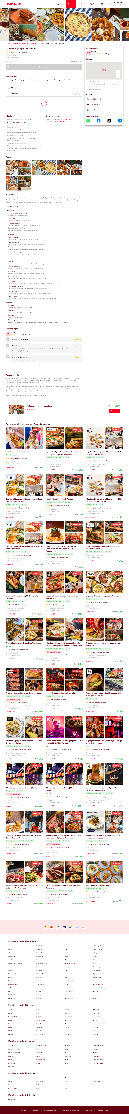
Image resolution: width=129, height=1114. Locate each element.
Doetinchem (40, 953)
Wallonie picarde (98, 1031)
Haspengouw (40, 1020)
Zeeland (95, 991)
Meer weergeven (44, 366)
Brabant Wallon (13, 1017)
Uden (94, 960)
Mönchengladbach (98, 1046)
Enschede (39, 970)
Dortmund (11, 1063)
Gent (38, 1013)
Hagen (38, 1063)
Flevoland (39, 974)
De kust (10, 1034)
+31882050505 (102, 1110)
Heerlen (39, 995)
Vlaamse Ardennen (99, 1024)
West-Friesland (98, 984)
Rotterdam (67, 995)
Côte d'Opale (12, 1088)
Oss (65, 977)
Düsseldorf (39, 1053)
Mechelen (67, 1020)
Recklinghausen (98, 1060)
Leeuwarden (68, 953)
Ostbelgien (96, 1010)
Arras (10, 1081)
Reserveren (114, 411)
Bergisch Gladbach (14, 1053)
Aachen (10, 1046)
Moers (66, 1060)
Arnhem (11, 967)
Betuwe (10, 977)
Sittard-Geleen (97, 949)
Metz (66, 1078)
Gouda (38, 981)
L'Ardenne (39, 1034)
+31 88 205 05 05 (69, 119)
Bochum (11, 1056)
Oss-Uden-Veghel (70, 981)
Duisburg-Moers (41, 1046)
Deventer (39, 949)
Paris (66, 1085)
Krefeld (66, 1049)
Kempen (39, 1027)
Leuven (66, 1010)
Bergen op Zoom (13, 974)
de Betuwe (11, 988)
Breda (10, 981)
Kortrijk (38, 1031)
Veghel (95, 974)
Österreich (11, 1100)
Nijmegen (67, 967)
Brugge (10, 1020)
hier (11, 122)
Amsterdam (12, 960)
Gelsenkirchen (41, 1060)
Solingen (11, 1067)
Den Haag (11, 998)
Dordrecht (39, 956)
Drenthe (39, 960)
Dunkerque (39, 1078)
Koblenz (67, 1046)
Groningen (39, 988)
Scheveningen (68, 998)
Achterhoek (12, 946)
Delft (10, 991)
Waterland (96, 981)
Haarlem (39, 991)
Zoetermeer (96, 995)
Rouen (95, 1078)
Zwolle (95, 998)
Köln (65, 1053)
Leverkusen (68, 1056)
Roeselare (96, 1013)
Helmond (39, 998)
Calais (10, 1085)
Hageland (39, 1017)
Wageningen (97, 977)
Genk (38, 1010)
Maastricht (67, 960)
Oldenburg (96, 1053)
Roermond (67, 988)
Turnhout (95, 1020)
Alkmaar (11, 949)
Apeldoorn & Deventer (15, 963)
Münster (95, 1049)
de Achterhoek (13, 984)
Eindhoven (39, 967)
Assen (10, 970)
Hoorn (66, 949)
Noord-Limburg (69, 974)
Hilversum (67, 946)
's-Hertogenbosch (98, 946)
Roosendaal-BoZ (69, 991)
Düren (38, 1049)
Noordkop (67, 970)
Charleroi (11, 1031)
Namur (66, 1027)
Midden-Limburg (69, 963)
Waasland (96, 1027)
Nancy (66, 1081)
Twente (95, 956)
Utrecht (95, 963)
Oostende (67, 1034)
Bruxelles (11, 1027)
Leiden (66, 956)
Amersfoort (12, 956)
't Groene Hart (41, 984)
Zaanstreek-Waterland (100, 988)
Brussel (10, 1024)
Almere (10, 953)
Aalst (10, 1010)
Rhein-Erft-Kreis (98, 1063)
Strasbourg (96, 1081)
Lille (37, 1088)
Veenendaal (96, 970)
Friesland (39, 977)
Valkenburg (96, 967)
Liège (66, 1013)
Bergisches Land (13, 1049)
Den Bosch (11, 995)
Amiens (10, 1078)
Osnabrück (96, 1056)
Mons (66, 1024)
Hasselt (38, 1024)
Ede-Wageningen (41, 963)
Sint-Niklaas (96, 1017)
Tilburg (95, 953)
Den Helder (40, 946)
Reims (66, 1088)
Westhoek (96, 1034)
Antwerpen (12, 1013)
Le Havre (39, 1085)
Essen (38, 1056)
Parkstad (67, 984)
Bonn (10, 1060)
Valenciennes (97, 1085)
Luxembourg (68, 1017)
